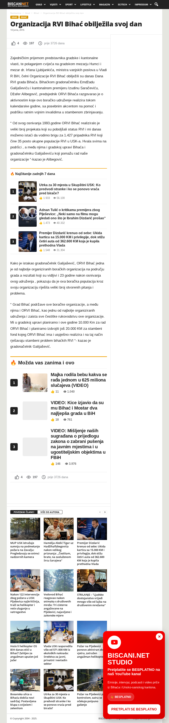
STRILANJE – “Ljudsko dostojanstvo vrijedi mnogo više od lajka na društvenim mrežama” (91, 600)
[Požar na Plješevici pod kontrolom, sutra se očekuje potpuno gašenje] (92, 680)
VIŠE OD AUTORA (49, 512)
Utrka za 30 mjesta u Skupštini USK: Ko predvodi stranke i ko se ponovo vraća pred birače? (57, 701)
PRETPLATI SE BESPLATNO (134, 709)
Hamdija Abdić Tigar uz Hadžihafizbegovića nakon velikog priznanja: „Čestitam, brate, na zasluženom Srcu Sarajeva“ (58, 551)
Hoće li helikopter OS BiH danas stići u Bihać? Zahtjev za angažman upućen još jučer (24, 653)
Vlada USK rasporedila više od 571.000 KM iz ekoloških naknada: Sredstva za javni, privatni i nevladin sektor (58, 654)
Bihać (36, 13)
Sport (69, 4)
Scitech (122, 4)
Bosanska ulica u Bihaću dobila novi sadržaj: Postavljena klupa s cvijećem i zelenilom (23, 701)
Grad (39, 4)
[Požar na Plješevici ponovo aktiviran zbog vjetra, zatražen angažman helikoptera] (92, 632)
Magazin (104, 4)
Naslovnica (15, 13)
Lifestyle (85, 4)
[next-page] (105, 512)
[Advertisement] (59, 493)
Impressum (141, 4)
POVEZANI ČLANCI (24, 512)
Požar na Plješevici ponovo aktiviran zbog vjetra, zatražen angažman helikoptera (91, 651)
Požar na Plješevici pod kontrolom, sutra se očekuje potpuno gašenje (91, 699)
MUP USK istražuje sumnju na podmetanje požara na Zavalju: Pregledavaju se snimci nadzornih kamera (25, 550)
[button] (156, 4)
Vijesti (54, 4)
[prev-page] (100, 512)
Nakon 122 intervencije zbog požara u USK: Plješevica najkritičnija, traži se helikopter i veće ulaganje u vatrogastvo (25, 603)
